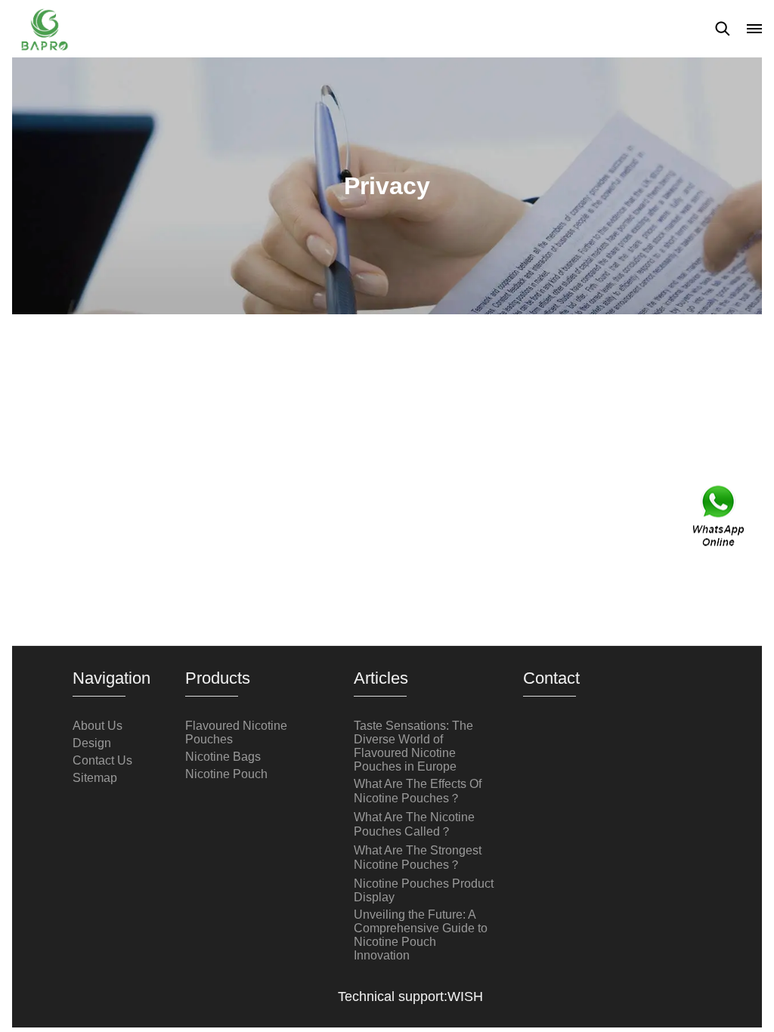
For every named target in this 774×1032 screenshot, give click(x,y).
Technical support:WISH (410, 996)
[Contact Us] (719, 516)
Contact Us (102, 760)
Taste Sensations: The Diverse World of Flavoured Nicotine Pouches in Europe (413, 746)
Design (92, 743)
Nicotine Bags (223, 756)
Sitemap (95, 777)
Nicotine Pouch (226, 774)
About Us (97, 725)
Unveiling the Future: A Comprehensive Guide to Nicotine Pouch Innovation (421, 935)
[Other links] (754, 28)
